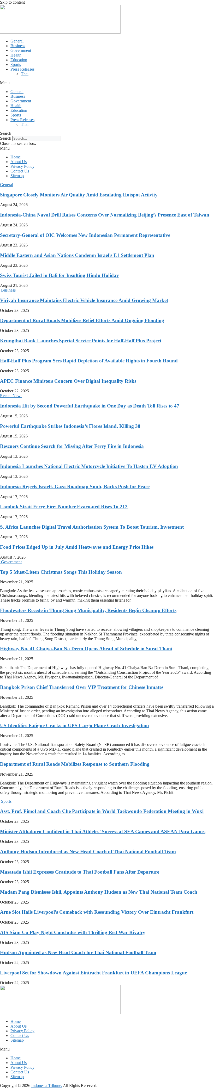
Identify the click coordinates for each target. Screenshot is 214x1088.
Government (20, 50)
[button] (107, 83)
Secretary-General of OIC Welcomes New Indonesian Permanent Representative (85, 235)
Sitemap (17, 176)
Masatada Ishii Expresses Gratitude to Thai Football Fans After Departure (79, 872)
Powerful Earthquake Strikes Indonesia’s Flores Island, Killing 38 (70, 426)
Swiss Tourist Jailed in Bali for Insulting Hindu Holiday (59, 275)
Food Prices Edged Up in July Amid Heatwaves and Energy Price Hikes (76, 547)
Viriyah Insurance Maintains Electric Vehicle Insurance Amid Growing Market (84, 300)
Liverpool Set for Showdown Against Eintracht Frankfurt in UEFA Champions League (93, 972)
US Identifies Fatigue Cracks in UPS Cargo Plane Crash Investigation (74, 725)
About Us (18, 161)
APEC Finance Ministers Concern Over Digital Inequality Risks (68, 381)
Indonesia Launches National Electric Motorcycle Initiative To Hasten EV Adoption (89, 466)
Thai (24, 74)
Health (15, 55)
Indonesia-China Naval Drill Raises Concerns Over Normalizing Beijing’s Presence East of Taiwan (104, 215)
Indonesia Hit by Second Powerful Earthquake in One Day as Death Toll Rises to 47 (89, 406)
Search (5, 138)
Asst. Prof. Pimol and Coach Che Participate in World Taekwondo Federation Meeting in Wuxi (102, 811)
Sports (15, 64)
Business (17, 46)
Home (15, 157)
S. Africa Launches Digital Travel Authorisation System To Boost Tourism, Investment (92, 527)
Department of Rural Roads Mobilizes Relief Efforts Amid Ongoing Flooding (82, 320)
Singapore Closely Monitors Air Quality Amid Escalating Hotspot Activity (79, 194)
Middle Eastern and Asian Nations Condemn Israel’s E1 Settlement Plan (77, 255)
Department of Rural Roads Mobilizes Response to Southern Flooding (75, 764)
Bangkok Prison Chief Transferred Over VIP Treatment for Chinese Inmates (81, 687)
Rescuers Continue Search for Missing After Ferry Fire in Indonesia (72, 446)
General (16, 41)
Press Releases (22, 69)
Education (18, 60)
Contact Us (19, 171)
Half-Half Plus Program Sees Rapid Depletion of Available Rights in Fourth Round (89, 360)
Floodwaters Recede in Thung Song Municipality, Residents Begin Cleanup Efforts (88, 610)
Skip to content (12, 2)
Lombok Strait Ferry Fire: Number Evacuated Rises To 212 (64, 506)
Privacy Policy (22, 166)
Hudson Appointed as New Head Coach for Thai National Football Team (78, 952)
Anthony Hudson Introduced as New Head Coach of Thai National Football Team (88, 851)
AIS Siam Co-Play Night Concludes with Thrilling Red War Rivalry (72, 932)
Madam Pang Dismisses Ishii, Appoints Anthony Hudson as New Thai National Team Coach (98, 892)
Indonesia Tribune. (46, 1085)
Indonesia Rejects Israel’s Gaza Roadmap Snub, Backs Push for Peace (75, 486)
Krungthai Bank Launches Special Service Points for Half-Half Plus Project (80, 340)
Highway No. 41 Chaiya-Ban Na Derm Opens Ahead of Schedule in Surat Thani (86, 648)
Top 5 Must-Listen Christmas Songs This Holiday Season (61, 572)
